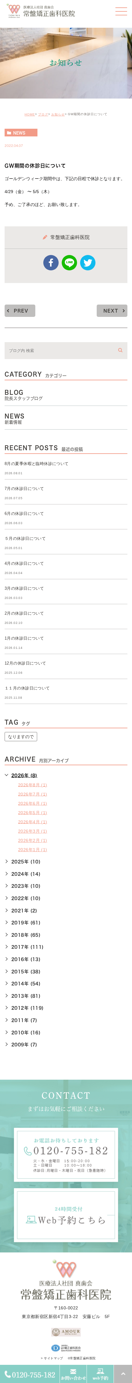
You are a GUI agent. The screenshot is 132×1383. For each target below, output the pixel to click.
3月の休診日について (24, 588)
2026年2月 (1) (32, 840)
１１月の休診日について (27, 688)
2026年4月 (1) (32, 821)
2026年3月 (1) (32, 831)
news (19, 133)
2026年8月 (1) (32, 784)
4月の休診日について (24, 563)
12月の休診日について (25, 663)
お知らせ (58, 114)
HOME (30, 114)
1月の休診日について (24, 638)
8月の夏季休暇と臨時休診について (37, 463)
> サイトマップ (52, 1358)
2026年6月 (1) (32, 803)
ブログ (43, 114)
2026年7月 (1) (32, 793)
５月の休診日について (25, 538)
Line (69, 262)
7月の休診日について (24, 488)
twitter (87, 262)
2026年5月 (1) (32, 812)
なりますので (21, 736)
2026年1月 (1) (32, 849)
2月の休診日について (24, 613)
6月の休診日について (24, 513)
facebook (51, 262)
